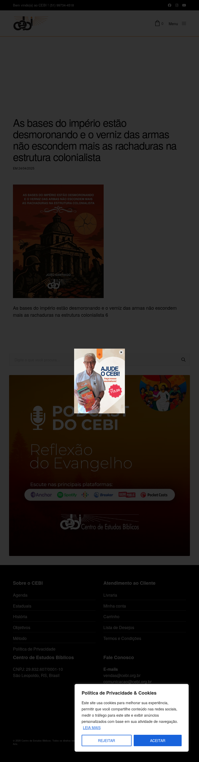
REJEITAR (106, 740)
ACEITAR (157, 740)
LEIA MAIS (92, 727)
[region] (132, 718)
